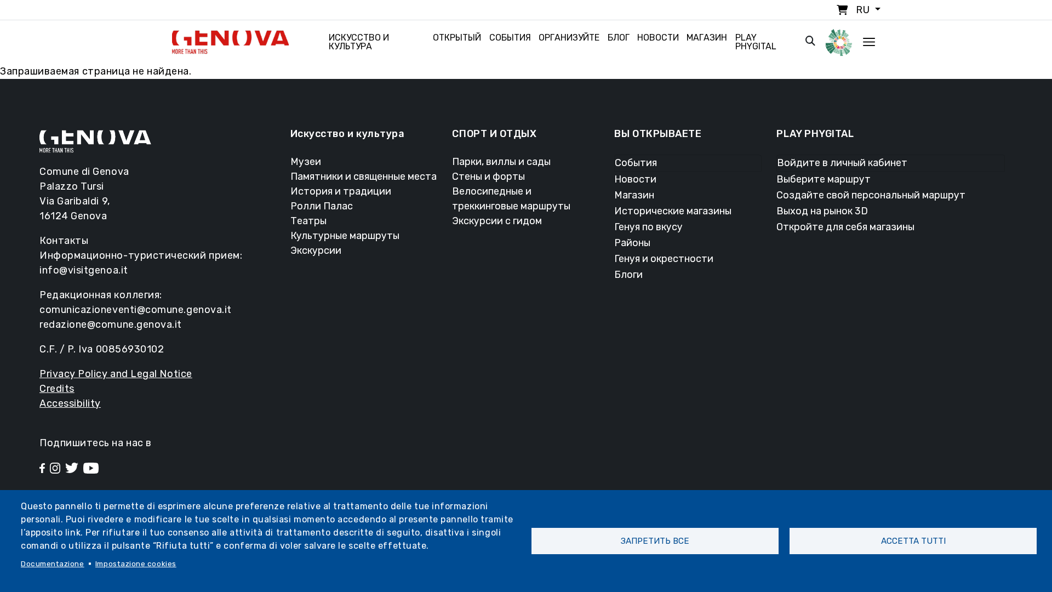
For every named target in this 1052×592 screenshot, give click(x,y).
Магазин (707, 37)
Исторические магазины (672, 211)
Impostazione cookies (135, 563)
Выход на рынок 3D (822, 211)
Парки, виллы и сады (501, 162)
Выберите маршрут (823, 179)
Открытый (457, 37)
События (510, 37)
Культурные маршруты (344, 236)
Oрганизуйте (569, 37)
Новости (658, 37)
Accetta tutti (913, 541)
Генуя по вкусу (648, 227)
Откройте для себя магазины (845, 227)
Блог (619, 37)
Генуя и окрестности (663, 259)
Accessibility (70, 403)
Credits (57, 389)
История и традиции (340, 191)
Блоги (628, 275)
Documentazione (52, 563)
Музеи (305, 162)
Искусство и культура (359, 42)
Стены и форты (488, 176)
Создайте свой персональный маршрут (870, 195)
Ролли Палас (321, 206)
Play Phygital (755, 42)
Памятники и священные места (363, 176)
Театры (308, 221)
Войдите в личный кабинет (842, 163)
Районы (632, 243)
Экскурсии (315, 250)
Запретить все (655, 541)
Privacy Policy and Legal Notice (115, 374)
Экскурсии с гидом (497, 221)
